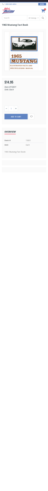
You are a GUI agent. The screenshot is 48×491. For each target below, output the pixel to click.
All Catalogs (32, 18)
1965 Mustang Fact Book (15, 24)
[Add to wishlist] (31, 116)
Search (43, 17)
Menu (42, 4)
